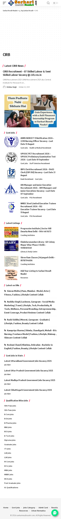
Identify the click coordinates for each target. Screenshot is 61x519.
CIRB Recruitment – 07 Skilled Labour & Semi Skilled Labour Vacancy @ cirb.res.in (27, 73)
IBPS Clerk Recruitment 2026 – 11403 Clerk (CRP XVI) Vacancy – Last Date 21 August (38, 172)
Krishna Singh (12, 87)
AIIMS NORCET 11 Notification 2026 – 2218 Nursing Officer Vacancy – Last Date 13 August (37, 141)
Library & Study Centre (29, 252)
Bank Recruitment (27, 179)
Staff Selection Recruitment (40, 163)
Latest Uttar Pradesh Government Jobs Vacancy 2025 (28, 370)
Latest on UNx (12, 285)
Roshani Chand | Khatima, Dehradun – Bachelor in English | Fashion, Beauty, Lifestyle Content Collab (28, 347)
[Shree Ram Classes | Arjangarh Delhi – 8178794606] (11, 261)
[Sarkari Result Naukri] (23, 3)
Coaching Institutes (28, 235)
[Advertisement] (22, 31)
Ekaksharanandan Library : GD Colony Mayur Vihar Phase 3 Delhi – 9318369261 (38, 245)
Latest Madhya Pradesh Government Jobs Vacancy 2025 (29, 380)
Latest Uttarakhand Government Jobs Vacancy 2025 (28, 361)
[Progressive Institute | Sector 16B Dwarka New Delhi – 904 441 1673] (11, 232)
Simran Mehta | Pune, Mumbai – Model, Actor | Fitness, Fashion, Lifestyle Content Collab (27, 293)
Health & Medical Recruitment (40, 148)
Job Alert (7, 365)
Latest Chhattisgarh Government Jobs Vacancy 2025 (28, 390)
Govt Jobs (24, 148)
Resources (24, 278)
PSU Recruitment (36, 198)
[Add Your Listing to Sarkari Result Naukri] (11, 274)
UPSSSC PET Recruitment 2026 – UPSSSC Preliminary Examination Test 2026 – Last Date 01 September (38, 156)
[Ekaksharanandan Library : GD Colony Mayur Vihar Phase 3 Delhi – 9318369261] (11, 245)
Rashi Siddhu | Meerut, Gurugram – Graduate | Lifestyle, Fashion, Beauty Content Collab (27, 321)
